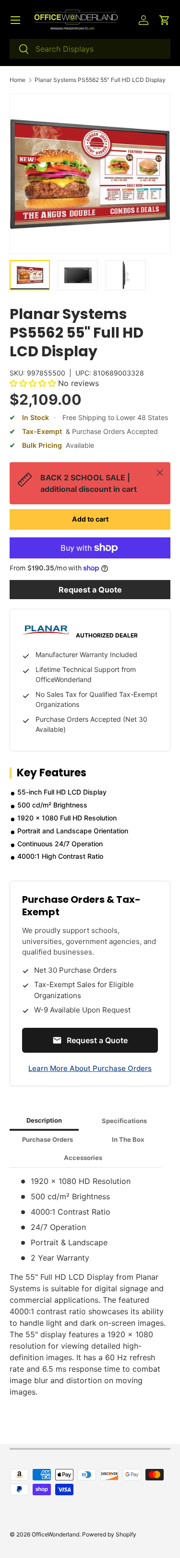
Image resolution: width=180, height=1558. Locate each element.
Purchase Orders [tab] (47, 1139)
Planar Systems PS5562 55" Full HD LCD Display (100, 80)
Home (17, 80)
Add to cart (90, 519)
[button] (164, 20)
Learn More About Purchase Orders (90, 1068)
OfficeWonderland (55, 1534)
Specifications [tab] (124, 1121)
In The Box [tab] (128, 1139)
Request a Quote (90, 589)
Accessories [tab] (83, 1157)
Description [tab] (44, 1120)
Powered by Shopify (109, 1534)
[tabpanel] (90, 1286)
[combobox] (90, 49)
